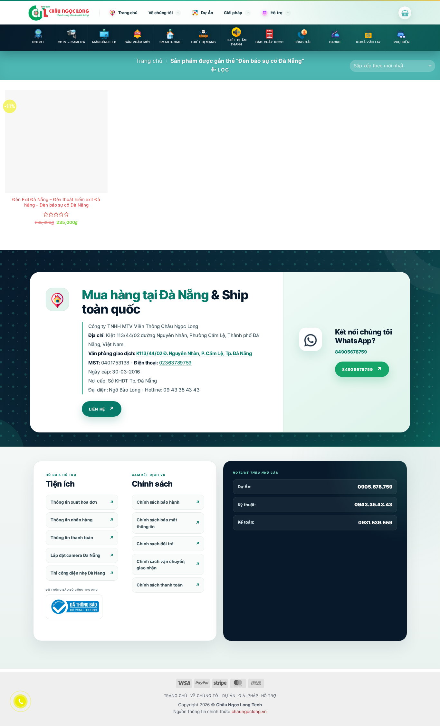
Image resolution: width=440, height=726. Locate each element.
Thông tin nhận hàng (71, 519)
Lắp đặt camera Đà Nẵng (75, 555)
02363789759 (175, 363)
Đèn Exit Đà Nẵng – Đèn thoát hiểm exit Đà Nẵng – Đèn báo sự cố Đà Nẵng (56, 202)
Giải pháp (233, 12)
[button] (405, 13)
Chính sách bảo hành (158, 502)
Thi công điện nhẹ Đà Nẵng (78, 573)
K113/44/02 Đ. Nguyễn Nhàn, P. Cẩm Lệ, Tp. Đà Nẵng (194, 353)
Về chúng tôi (160, 12)
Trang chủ (128, 12)
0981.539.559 (375, 522)
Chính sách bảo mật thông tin (157, 523)
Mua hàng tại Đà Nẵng (145, 294)
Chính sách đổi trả (155, 543)
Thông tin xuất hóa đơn (74, 502)
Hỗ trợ (276, 12)
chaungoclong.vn (249, 711)
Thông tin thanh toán (72, 537)
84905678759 (351, 351)
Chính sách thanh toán (159, 584)
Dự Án (207, 12)
